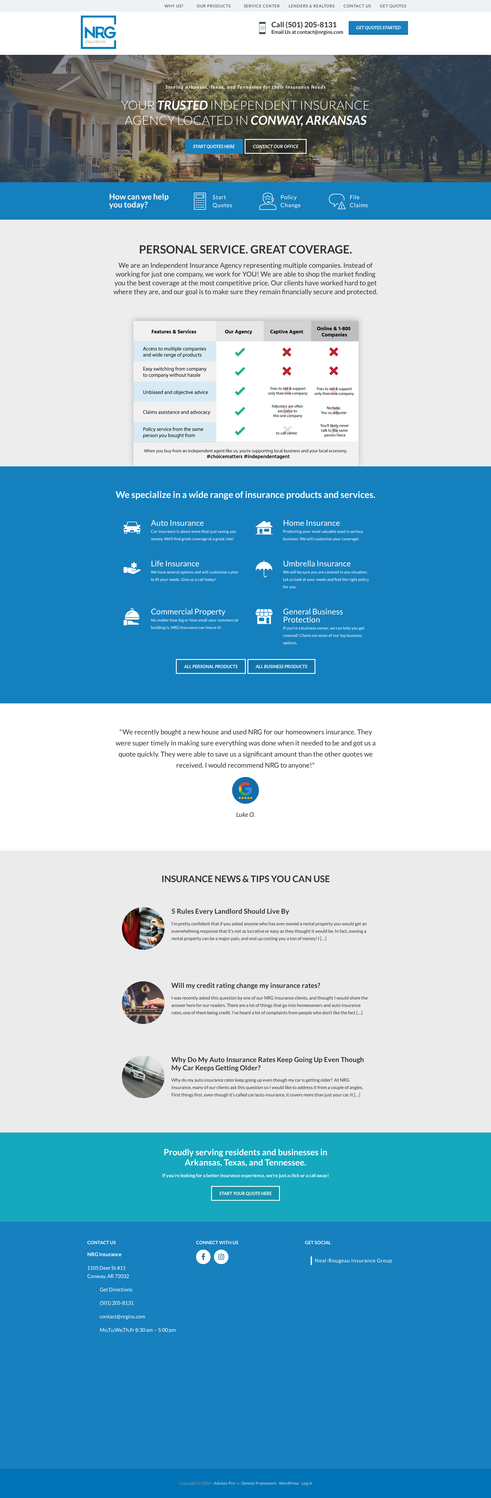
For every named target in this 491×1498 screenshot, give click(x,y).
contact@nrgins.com (122, 1316)
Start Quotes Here (214, 146)
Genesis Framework (258, 1483)
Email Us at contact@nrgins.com (307, 32)
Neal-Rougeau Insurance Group (353, 1260)
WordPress (289, 1483)
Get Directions (116, 1289)
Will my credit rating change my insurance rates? (245, 985)
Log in (307, 1483)
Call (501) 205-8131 (304, 24)
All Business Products (281, 666)
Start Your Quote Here (245, 1193)
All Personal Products (211, 666)
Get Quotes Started (378, 27)
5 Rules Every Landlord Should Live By (230, 911)
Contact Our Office (275, 146)
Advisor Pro (224, 1483)
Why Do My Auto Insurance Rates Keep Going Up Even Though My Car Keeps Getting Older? (267, 1063)
